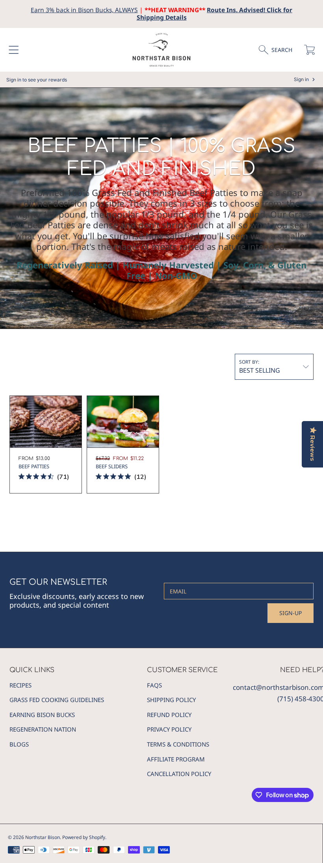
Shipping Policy (171, 700)
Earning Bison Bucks (42, 715)
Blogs (19, 744)
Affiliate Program (176, 759)
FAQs (154, 685)
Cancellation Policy (179, 774)
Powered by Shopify (83, 837)
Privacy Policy (169, 729)
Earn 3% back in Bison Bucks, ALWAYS (84, 10)
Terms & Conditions (178, 744)
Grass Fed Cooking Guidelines (56, 700)
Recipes (20, 685)
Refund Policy (169, 715)
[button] (13, 50)
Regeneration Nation (42, 729)
